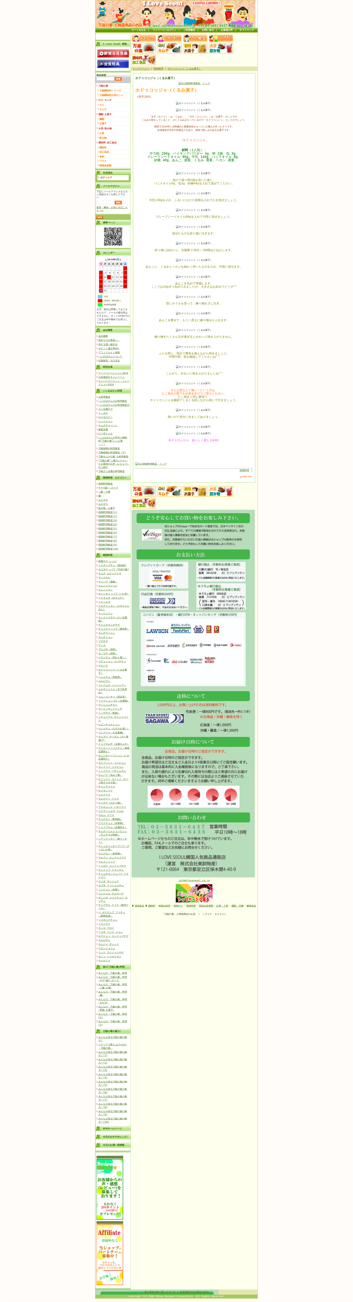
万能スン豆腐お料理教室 (111, 471)
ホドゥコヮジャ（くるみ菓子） (184, 68)
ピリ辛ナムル (105, 433)
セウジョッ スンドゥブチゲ (113, 936)
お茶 (101, 133)
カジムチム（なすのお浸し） (113, 728)
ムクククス (104, 794)
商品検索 (101, 75)
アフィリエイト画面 (109, 352)
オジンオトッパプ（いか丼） (113, 593)
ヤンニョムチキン (107, 704)
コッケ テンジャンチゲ (111, 952)
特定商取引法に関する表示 (194, 1292)
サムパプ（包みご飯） (110, 775)
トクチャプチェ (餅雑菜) (112, 565)
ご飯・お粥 (104, 491)
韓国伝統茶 (164, 905)
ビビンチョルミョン (109, 724)
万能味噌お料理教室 (109, 448)
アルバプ (103, 665)
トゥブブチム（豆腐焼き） (112, 827)
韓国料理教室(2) (107, 516)
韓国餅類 (191, 905)
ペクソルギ (104, 602)
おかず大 (103, 500)
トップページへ (141, 68)
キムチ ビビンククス (109, 573)
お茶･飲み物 (105, 128)
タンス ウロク (106, 928)
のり (101, 104)
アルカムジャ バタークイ (112, 807)
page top (246, 476)
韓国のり (178, 905)
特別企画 (108, 366)
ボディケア (106, 177)
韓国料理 (108, 555)
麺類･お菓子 (105, 114)
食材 (101, 156)
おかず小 (103, 504)
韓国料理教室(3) (107, 520)
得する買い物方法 (107, 344)
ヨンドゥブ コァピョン (111, 767)
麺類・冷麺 (237, 905)
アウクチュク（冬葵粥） (111, 823)
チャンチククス (106, 786)
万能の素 (103, 85)
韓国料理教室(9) (107, 544)
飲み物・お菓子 (106, 508)
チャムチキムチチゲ (109, 625)
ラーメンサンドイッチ (110, 709)
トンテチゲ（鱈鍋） (109, 713)
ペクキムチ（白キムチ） (111, 597)
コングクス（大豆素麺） (111, 732)
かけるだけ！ (105, 417)
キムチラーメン (106, 633)
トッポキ (103, 413)
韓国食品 (139, 905)
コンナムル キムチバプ (111, 893)
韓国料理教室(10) (108, 548)
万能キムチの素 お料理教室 (113, 456)
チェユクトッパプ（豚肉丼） (113, 629)
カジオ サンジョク (108, 881)
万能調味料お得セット (111, 95)
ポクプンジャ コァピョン (112, 763)
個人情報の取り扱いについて (160, 1292)
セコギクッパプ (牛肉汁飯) (113, 569)
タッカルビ (104, 577)
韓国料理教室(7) (107, 536)
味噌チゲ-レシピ (107, 561)
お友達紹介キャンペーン (111, 377)
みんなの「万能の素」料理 (112, 973)
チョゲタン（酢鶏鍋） (110, 819)
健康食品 (251, 905)
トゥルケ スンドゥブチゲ (112, 866)
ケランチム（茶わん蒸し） (112, 657)
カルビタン (104, 681)
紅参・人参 (222, 905)
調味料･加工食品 (108, 142)
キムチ (103, 109)
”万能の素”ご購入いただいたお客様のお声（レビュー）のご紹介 (113, 464)
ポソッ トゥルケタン (109, 956)
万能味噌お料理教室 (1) (112, 452)
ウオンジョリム (106, 948)
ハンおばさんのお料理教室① (113, 405)
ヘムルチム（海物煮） (110, 677)
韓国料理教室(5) (107, 528)
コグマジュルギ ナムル (111, 811)
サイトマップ (247, 29)
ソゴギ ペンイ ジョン (110, 932)
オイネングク (105, 790)
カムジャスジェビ (107, 585)
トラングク (104, 924)
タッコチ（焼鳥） (107, 653)
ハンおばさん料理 (112, 390)
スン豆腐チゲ (105, 409)
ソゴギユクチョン (107, 920)
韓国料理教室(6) (107, 532)
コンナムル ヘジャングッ (112, 685)
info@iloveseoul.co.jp (194, 880)
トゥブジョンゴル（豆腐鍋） (113, 700)
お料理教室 (104, 397)
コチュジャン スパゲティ (112, 661)
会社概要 (108, 330)
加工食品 (104, 152)
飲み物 (103, 137)
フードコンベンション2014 (113, 373)
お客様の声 (227, 29)
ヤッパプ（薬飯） (107, 581)
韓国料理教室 (105, 483)
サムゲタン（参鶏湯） (110, 853)
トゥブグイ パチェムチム (112, 771)
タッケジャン (105, 613)
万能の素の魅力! (112, 1031)
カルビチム (104, 940)
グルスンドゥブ (106, 861)
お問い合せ (208, 29)
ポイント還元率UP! (109, 348)
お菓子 (103, 123)
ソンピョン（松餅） (109, 889)
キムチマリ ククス (108, 798)
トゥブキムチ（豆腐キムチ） (113, 744)
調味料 (103, 147)
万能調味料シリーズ (110, 90)
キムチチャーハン (107, 425)
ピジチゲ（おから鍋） (110, 802)
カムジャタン (105, 589)
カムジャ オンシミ (108, 944)
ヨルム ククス (106, 815)
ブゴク (103, 161)
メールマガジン (111, 186)
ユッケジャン (105, 421)
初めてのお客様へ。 (109, 340)
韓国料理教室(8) (107, 540)
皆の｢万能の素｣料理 (114, 966)
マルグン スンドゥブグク (112, 857)
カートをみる (138, 29)
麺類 (101, 119)
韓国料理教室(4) (107, 524)
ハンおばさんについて (110, 356)
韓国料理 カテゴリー (115, 477)
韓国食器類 (105, 165)
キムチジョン (105, 637)
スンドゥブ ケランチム (111, 870)
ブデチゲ (103, 641)
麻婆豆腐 (103, 429)
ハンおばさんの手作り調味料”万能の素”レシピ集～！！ (112, 441)
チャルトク (104, 960)
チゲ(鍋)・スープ (108, 487)
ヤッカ (102, 645)
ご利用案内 (189, 29)
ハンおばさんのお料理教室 (112, 401)
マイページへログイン (164, 29)
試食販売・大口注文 (109, 360)
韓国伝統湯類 (206, 905)
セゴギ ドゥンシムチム (111, 885)
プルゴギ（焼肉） (107, 649)
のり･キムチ (105, 100)
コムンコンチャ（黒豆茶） (112, 696)
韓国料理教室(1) (107, 512)
